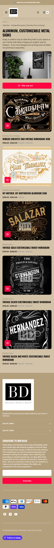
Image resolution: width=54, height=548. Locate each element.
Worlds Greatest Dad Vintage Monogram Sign (26, 139)
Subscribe (27, 481)
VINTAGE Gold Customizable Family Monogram (26, 247)
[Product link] (27, 118)
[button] (6, 12)
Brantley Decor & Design (17, 530)
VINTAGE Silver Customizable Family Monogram (27, 302)
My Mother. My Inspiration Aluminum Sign (25, 193)
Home (5, 22)
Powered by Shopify (34, 530)
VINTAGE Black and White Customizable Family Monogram (26, 358)
